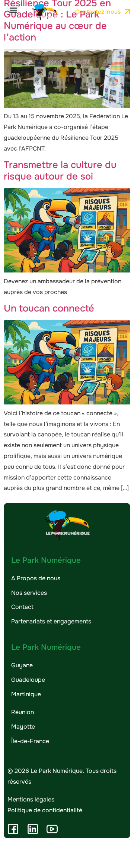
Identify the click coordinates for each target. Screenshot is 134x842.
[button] (13, 10)
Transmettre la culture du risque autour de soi (60, 171)
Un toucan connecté (49, 308)
